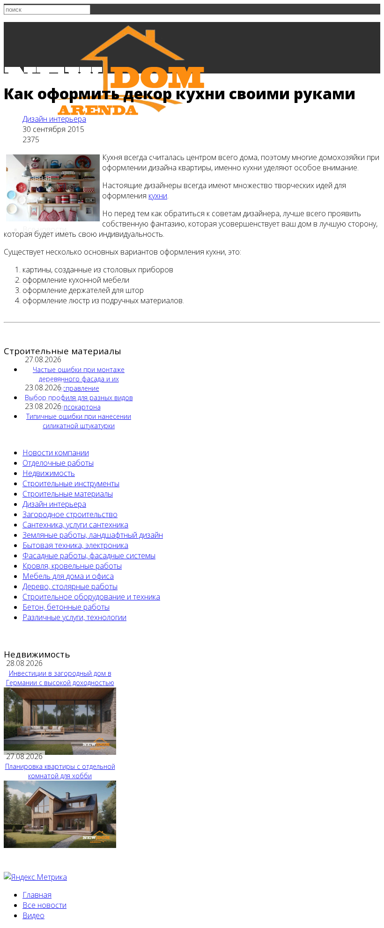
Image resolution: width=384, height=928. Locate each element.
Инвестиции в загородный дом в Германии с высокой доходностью (60, 678)
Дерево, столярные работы (70, 586)
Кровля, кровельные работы (72, 566)
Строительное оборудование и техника (91, 597)
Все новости (44, 905)
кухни (157, 195)
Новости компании (55, 452)
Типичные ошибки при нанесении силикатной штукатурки (78, 421)
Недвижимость (48, 473)
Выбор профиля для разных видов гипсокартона (79, 402)
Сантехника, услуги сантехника (75, 524)
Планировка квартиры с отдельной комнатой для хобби (60, 771)
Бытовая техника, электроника (75, 545)
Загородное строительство (70, 514)
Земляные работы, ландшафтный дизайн (92, 535)
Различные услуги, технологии (74, 617)
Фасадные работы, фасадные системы (88, 555)
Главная (37, 178)
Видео (33, 915)
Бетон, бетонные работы (66, 607)
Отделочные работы (58, 463)
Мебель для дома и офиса (68, 576)
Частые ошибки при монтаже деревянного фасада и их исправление (79, 379)
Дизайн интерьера (54, 119)
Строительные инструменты (70, 483)
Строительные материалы (67, 494)
